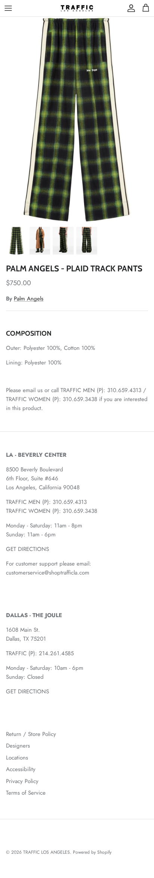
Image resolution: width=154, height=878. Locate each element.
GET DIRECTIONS (27, 549)
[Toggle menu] (8, 8)
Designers (18, 746)
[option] (77, 119)
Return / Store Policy (31, 734)
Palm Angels (28, 299)
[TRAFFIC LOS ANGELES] (77, 8)
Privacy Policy (22, 781)
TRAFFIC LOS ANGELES (46, 852)
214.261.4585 (56, 653)
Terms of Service (26, 793)
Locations (17, 758)
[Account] (129, 8)
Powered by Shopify (92, 852)
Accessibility (21, 769)
